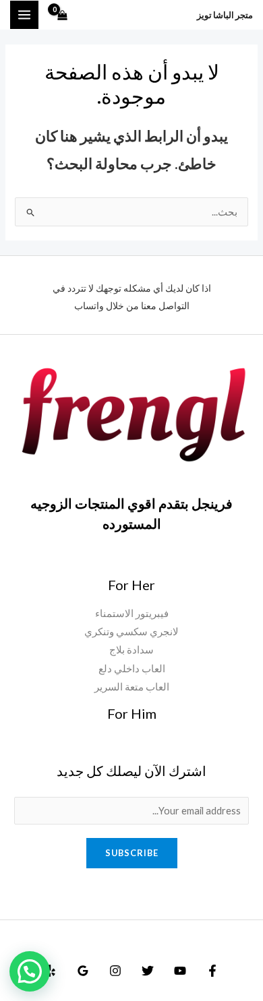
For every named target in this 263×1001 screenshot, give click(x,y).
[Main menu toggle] (24, 15)
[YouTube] (180, 971)
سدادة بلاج (131, 649)
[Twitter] (148, 971)
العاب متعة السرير (131, 686)
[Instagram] (115, 971)
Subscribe (131, 852)
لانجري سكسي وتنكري (131, 631)
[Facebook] (212, 971)
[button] (29, 971)
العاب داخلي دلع (131, 668)
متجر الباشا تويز (225, 14)
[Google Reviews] (83, 971)
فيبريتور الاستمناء (132, 613)
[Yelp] (51, 971)
